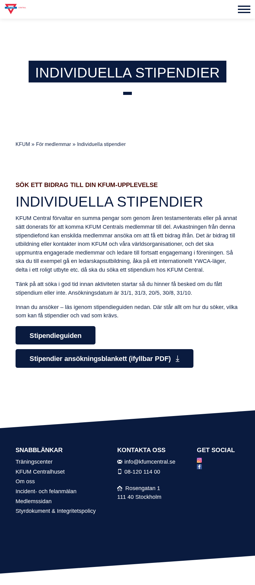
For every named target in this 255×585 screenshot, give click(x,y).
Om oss (25, 481)
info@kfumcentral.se (149, 461)
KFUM (23, 144)
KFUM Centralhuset (40, 471)
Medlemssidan (34, 501)
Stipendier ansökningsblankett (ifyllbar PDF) (101, 359)
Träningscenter (34, 461)
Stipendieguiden (55, 335)
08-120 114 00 (142, 471)
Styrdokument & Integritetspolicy (56, 511)
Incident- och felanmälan (46, 491)
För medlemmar (53, 144)
